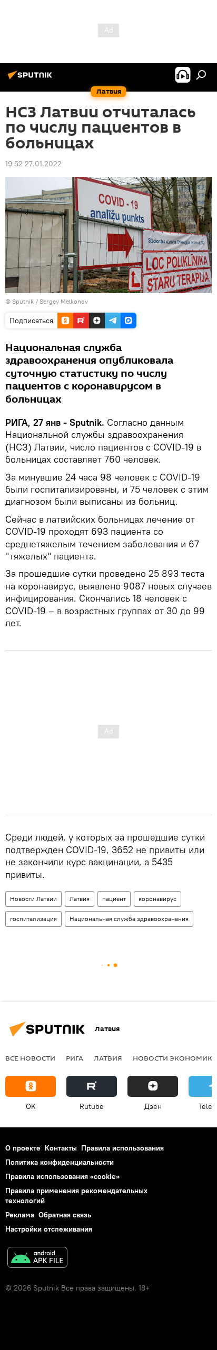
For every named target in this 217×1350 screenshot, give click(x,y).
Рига (74, 1058)
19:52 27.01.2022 (33, 163)
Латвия (80, 899)
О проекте (23, 1148)
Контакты (61, 1148)
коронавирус (157, 899)
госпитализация (33, 919)
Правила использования (122, 1148)
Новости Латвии (33, 899)
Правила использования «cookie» (62, 1176)
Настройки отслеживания (48, 1229)
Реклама (19, 1214)
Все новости (30, 1058)
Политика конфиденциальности (59, 1162)
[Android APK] (37, 1259)
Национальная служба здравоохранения (129, 919)
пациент (114, 899)
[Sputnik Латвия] (31, 79)
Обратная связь (64, 1214)
